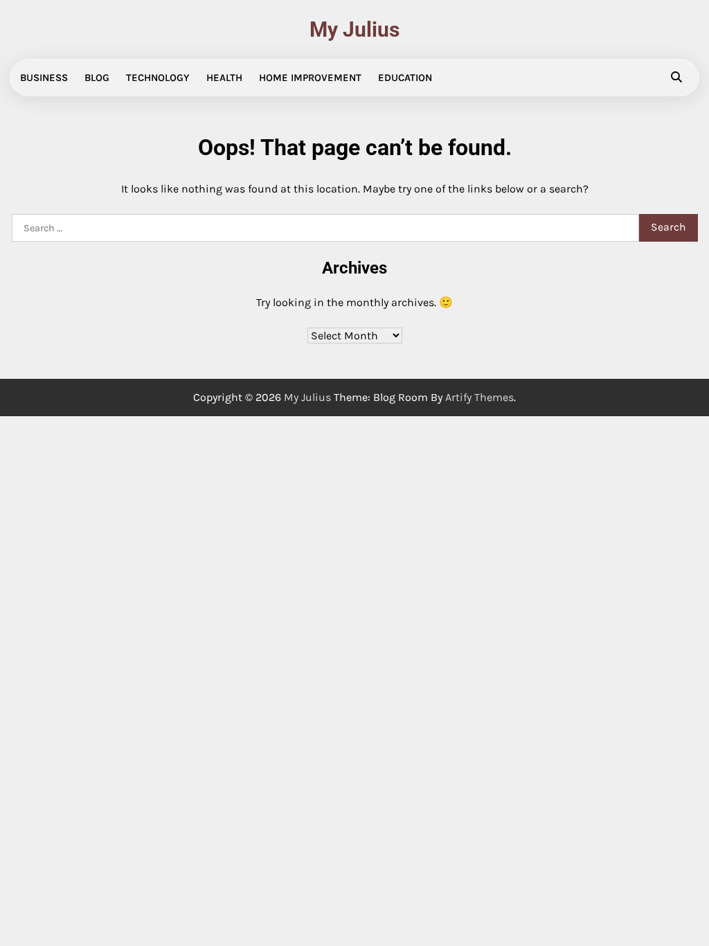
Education (405, 77)
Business (44, 77)
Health (224, 77)
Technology (158, 77)
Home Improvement (310, 77)
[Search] (676, 77)
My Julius (354, 29)
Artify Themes (479, 397)
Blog (96, 77)
